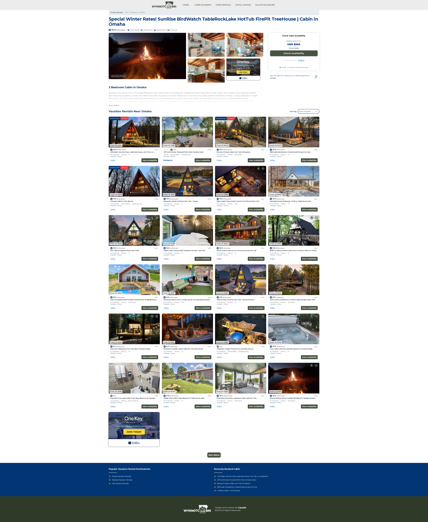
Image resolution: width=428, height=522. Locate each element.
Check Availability (293, 53)
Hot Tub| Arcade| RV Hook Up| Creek (124, 250)
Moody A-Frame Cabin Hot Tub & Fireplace (233, 152)
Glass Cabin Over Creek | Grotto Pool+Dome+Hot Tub (238, 201)
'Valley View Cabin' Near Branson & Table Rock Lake (184, 398)
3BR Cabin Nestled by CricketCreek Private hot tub (290, 152)
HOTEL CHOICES (243, 5)
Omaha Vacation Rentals (121, 476)
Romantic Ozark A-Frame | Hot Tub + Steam (181, 201)
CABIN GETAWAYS (202, 5)
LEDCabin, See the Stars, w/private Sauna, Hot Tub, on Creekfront (242, 476)
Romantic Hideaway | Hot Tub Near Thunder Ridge (130, 349)
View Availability (150, 160)
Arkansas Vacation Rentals (122, 480)
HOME (186, 5)
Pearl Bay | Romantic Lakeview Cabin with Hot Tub (237, 398)
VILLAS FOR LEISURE (265, 5)
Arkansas (133, 12)
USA (126, 12)
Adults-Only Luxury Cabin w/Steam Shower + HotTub (184, 250)
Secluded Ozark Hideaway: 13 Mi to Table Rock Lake (290, 201)
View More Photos (118, 76)
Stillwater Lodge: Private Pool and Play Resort (235, 349)
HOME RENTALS (223, 5)
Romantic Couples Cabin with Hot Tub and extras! (183, 349)
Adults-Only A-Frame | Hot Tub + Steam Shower (235, 300)
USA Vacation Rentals (120, 483)
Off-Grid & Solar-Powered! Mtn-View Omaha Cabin (184, 152)
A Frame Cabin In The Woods (121, 201)
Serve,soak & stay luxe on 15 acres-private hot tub (236, 250)
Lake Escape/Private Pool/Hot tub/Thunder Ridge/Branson (133, 300)
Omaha (142, 12)
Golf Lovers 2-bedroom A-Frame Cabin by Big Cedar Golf (292, 300)
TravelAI (242, 507)
